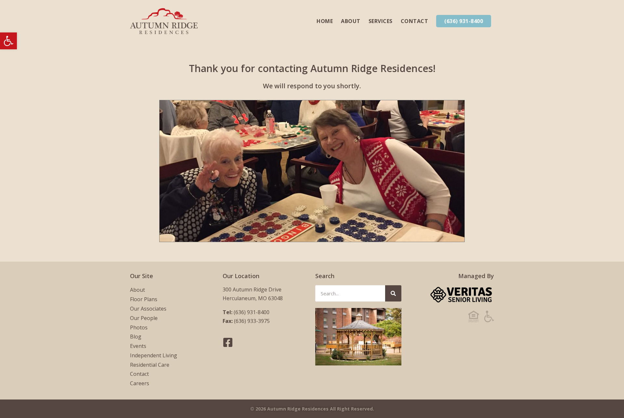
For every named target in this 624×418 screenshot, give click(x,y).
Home (325, 21)
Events (138, 346)
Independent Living (153, 355)
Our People (144, 318)
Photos (139, 327)
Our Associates (148, 308)
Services (381, 21)
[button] (8, 40)
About (350, 21)
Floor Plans (143, 299)
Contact (414, 21)
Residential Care (149, 364)
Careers (139, 383)
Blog (135, 336)
